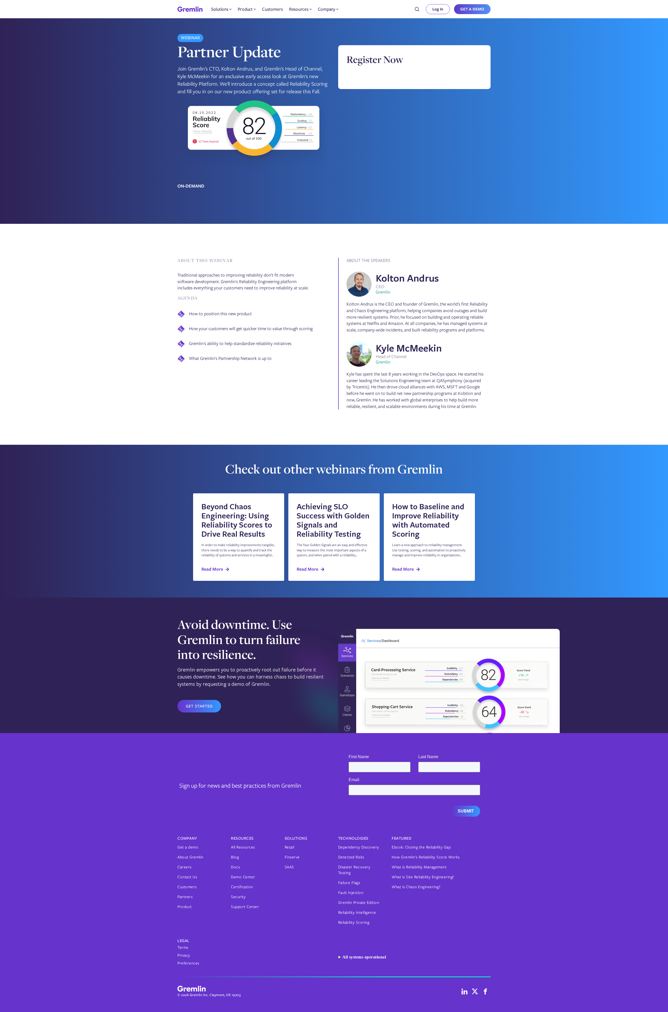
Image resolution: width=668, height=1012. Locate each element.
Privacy (183, 955)
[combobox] (417, 9)
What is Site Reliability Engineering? (423, 877)
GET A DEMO (472, 9)
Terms (182, 947)
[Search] (417, 9)
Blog (235, 857)
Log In (437, 9)
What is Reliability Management (419, 867)
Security (238, 897)
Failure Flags (349, 883)
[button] (221, 9)
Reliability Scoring (353, 922)
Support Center (245, 907)
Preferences (188, 963)
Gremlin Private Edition (358, 902)
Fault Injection (351, 893)
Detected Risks (351, 857)
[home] (190, 9)
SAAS (289, 867)
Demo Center (243, 877)
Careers (184, 867)
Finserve (292, 857)
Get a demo (187, 847)
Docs (235, 867)
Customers (272, 9)
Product (184, 907)
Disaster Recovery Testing (354, 870)
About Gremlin (190, 857)
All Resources (243, 847)
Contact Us (187, 877)
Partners (185, 897)
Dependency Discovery (358, 847)
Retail (289, 847)
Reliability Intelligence (357, 912)
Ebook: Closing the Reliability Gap (421, 847)
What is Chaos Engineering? (416, 887)
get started (199, 706)
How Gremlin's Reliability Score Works (426, 857)
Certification (242, 887)
